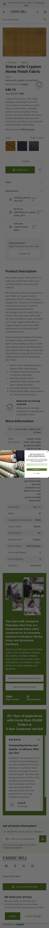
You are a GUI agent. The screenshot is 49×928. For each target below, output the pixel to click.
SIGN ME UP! (37, 469)
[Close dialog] (47, 451)
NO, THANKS (37, 473)
